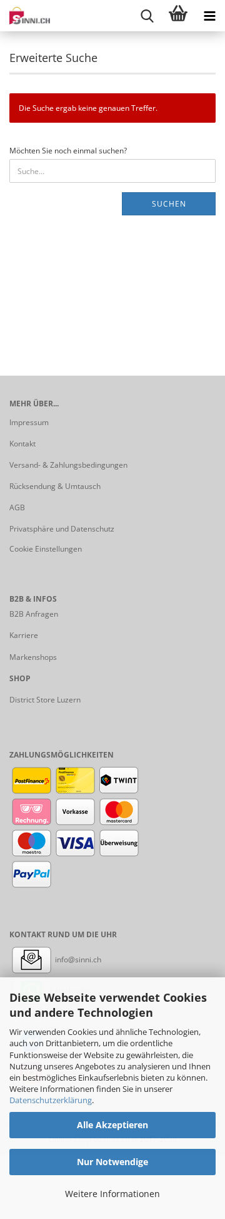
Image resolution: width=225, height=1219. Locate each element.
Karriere (23, 635)
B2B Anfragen (33, 614)
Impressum (29, 422)
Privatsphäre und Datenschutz (61, 528)
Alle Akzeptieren (112, 1125)
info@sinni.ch (77, 959)
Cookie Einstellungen (45, 548)
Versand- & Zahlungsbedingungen (68, 465)
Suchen (169, 203)
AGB (17, 507)
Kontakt (22, 443)
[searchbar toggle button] (146, 15)
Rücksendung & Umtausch (55, 486)
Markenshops (33, 657)
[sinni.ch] (25, 15)
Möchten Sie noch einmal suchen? (68, 150)
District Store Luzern (45, 699)
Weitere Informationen (112, 1194)
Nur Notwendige (112, 1162)
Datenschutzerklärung (50, 1100)
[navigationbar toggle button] (209, 15)
